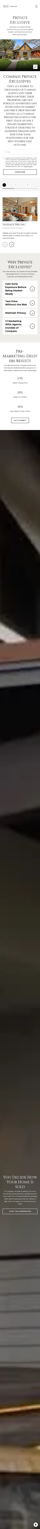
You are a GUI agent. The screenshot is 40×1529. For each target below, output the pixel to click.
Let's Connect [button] (20, 420)
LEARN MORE (20, 172)
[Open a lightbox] (35, 67)
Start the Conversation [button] (20, 1211)
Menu (35, 6)
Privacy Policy (28, 166)
